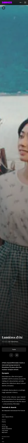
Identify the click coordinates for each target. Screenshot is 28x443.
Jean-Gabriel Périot (13, 341)
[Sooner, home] (7, 2)
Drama (4, 422)
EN (20, 2)
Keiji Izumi (4, 432)
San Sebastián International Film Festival (13, 410)
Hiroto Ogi (5, 427)
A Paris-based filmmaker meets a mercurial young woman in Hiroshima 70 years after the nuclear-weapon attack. (13, 366)
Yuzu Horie (5, 430)
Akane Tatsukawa (7, 428)
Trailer (14, 349)
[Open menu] (25, 2)
